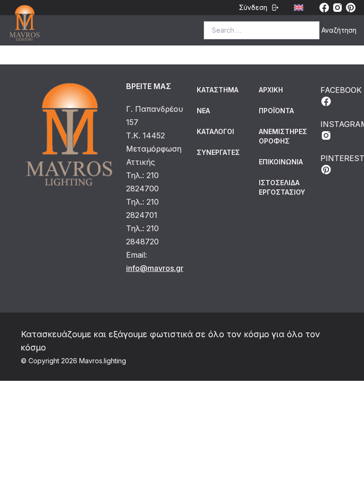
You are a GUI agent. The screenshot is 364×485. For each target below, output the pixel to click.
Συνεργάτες (218, 152)
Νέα (203, 111)
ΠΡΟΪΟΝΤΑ (276, 111)
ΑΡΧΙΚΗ (271, 90)
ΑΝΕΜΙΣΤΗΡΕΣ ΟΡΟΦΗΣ (283, 136)
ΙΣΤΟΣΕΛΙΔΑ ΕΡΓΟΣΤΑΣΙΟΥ (282, 187)
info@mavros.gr (154, 268)
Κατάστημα (217, 90)
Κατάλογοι (215, 131)
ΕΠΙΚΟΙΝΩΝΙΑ (281, 162)
